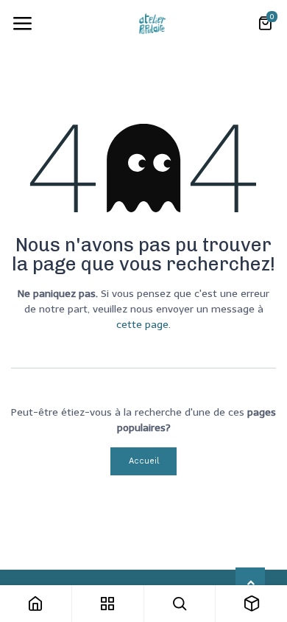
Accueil (144, 461)
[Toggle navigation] (22, 24)
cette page (142, 324)
